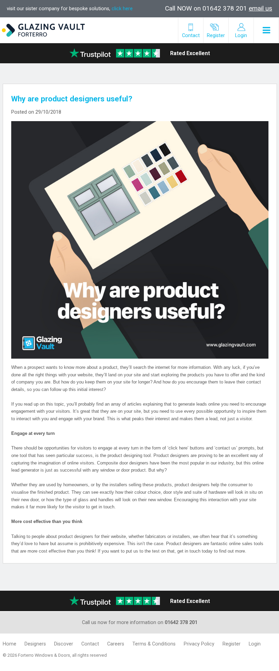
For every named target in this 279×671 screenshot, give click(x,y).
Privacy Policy (199, 644)
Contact (90, 644)
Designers (35, 644)
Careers (115, 644)
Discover (63, 644)
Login (255, 644)
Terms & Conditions (154, 644)
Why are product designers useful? (71, 98)
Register (232, 644)
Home (9, 644)
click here (122, 9)
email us (260, 8)
